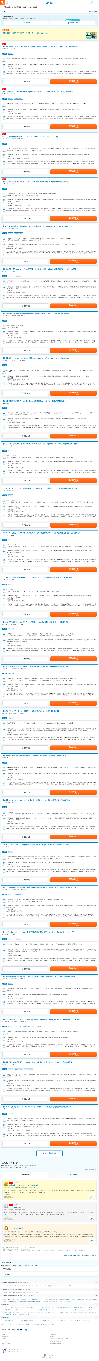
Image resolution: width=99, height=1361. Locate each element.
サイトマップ (5, 1341)
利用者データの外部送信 (56, 1343)
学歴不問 (55, 1299)
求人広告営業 (7, 1269)
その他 (27, 1314)
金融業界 (5, 1310)
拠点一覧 (4, 1336)
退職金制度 (13, 1301)
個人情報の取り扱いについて (16, 1349)
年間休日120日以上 (21, 1299)
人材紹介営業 (23, 1320)
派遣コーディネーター (13, 1320)
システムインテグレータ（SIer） (10, 1285)
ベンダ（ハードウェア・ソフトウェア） (28, 1285)
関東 (10, 1292)
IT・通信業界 (7, 1274)
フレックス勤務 (30, 1299)
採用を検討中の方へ (55, 1341)
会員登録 (2, 3)
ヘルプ (3, 1334)
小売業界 (87, 1310)
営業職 (27, 1324)
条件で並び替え (93, 11)
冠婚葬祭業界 (21, 1314)
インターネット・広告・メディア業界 (12, 1307)
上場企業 (95, 1299)
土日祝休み (45, 1301)
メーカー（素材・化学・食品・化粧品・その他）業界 (49, 1307)
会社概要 (52, 1334)
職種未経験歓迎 (37, 1301)
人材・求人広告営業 (35, 1324)
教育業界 (85, 1312)
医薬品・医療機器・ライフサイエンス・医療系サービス (81, 1307)
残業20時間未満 (21, 1301)
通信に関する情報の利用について (58, 1339)
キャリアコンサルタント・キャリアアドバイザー (38, 1320)
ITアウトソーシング (73, 1285)
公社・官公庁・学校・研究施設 (10, 1314)
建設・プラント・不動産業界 (15, 1310)
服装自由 (73, 1299)
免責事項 (4, 1339)
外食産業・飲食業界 (7, 1312)
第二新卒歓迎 (6, 1299)
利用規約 (52, 1336)
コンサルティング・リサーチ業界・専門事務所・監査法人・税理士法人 (40, 1310)
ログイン (7, 3)
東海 (14, 1292)
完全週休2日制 (29, 1301)
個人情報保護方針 (13, 1351)
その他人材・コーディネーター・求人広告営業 (77, 1320)
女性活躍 (79, 1299)
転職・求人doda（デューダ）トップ (9, 1324)
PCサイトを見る (6, 1343)
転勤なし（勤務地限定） (64, 1299)
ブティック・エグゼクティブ (58, 1320)
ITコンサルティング (44, 1285)
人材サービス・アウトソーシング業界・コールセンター (71, 1310)
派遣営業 (5, 1320)
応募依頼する (73, 81)
